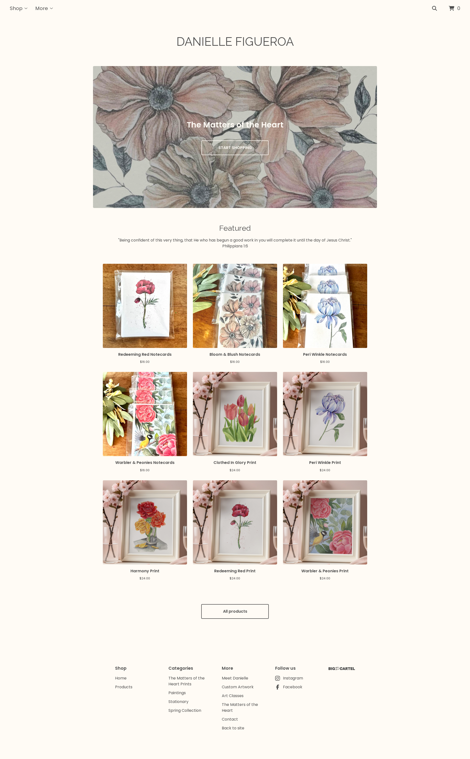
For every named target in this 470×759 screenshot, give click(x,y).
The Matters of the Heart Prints (186, 681)
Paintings (177, 693)
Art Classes (233, 696)
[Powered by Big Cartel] (342, 668)
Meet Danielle (235, 678)
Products (123, 687)
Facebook (292, 687)
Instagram (293, 678)
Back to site (233, 728)
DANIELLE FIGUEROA (235, 41)
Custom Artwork (238, 687)
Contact (230, 719)
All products (235, 611)
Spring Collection (184, 710)
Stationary (178, 701)
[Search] (434, 8)
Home (121, 678)
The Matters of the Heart (240, 707)
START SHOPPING (235, 147)
